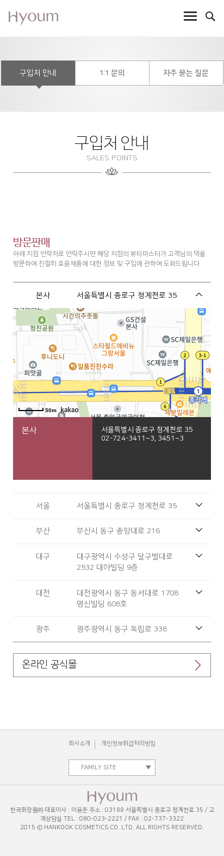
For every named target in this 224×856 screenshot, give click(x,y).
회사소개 (79, 743)
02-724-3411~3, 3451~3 (142, 438)
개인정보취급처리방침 (128, 743)
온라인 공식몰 (49, 664)
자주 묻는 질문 (185, 73)
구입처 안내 (38, 73)
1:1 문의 (112, 73)
